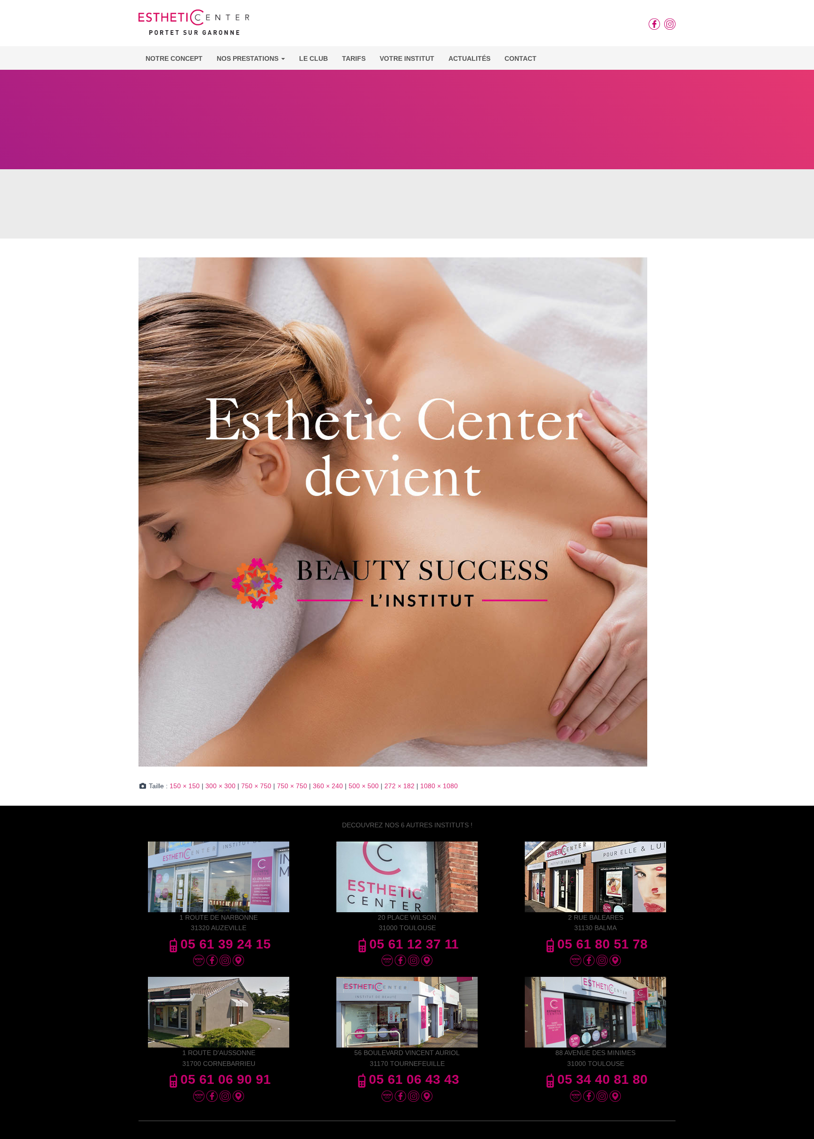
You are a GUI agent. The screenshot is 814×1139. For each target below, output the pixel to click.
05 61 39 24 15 (225, 944)
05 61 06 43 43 (414, 1079)
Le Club (313, 58)
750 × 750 (256, 786)
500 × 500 (364, 786)
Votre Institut (407, 58)
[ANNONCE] (392, 511)
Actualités (469, 58)
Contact (521, 58)
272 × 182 (399, 786)
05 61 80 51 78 (602, 944)
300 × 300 (220, 786)
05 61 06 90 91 (225, 1079)
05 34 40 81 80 (602, 1079)
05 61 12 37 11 (414, 944)
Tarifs (354, 58)
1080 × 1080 (439, 786)
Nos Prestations (248, 58)
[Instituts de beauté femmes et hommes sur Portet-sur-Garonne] (193, 25)
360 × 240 (328, 786)
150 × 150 (185, 786)
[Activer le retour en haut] (795, 1120)
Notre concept (174, 58)
